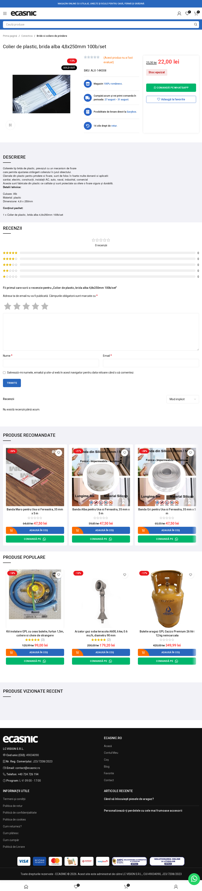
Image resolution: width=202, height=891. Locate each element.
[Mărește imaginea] (10, 125)
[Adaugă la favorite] (58, 452)
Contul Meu (111, 752)
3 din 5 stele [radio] (26, 306)
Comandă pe (32, 538)
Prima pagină (10, 36)
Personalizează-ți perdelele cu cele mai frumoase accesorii (143, 810)
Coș (106, 759)
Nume (7, 356)
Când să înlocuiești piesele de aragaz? (129, 799)
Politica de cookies (14, 819)
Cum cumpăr (11, 840)
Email (107, 356)
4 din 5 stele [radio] (35, 306)
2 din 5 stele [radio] (17, 306)
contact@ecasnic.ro (27, 768)
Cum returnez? (12, 826)
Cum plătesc (11, 833)
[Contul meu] (179, 13)
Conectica (27, 36)
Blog (106, 766)
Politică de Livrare (14, 846)
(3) (43, 639)
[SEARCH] (195, 24)
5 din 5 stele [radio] (44, 306)
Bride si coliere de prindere (52, 36)
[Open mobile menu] (5, 13)
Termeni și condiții (14, 799)
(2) (109, 639)
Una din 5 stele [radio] (7, 306)
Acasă (108, 746)
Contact (109, 780)
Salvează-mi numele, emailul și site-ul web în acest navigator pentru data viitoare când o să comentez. (70, 372)
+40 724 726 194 (28, 774)
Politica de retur (12, 805)
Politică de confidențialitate (20, 812)
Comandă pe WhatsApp (172, 87)
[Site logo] (23, 13)
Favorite (109, 773)
